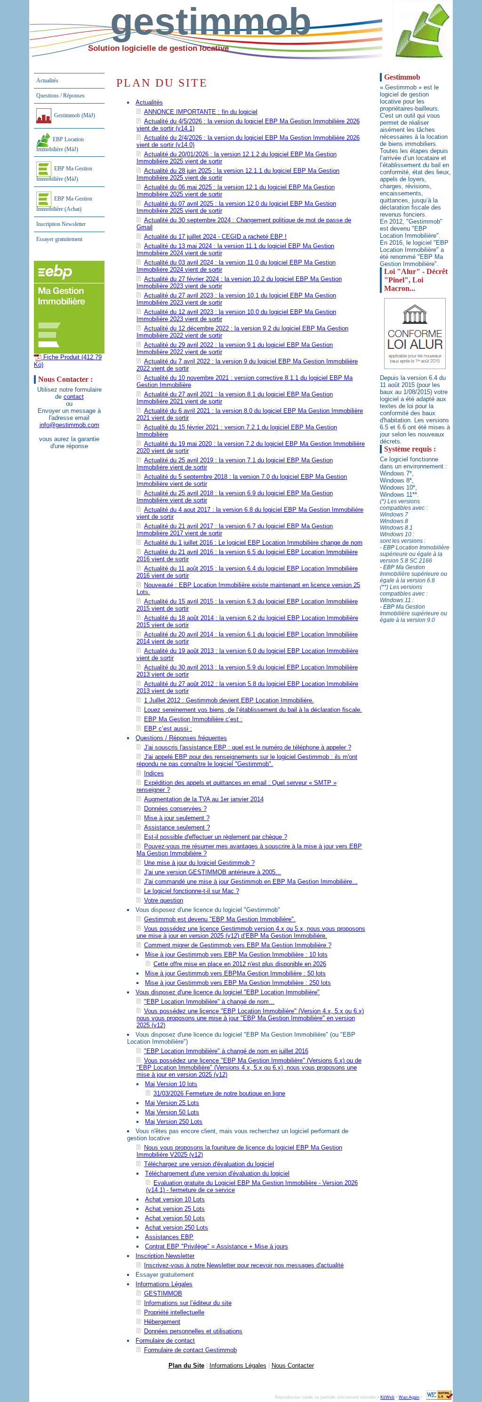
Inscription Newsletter (61, 224)
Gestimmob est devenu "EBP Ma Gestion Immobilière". (220, 919)
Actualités (47, 80)
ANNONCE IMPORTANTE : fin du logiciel (200, 111)
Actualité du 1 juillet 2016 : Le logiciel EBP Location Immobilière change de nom (253, 542)
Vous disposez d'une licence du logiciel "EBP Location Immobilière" (228, 992)
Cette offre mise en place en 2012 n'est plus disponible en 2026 (239, 963)
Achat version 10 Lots (175, 1199)
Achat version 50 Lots (175, 1218)
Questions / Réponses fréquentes (181, 737)
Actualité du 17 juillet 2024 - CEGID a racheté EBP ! (215, 236)
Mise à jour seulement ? (176, 818)
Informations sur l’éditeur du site (188, 1302)
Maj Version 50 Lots (172, 1112)
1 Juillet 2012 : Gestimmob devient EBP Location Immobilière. (229, 700)
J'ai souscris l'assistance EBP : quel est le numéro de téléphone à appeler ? (247, 747)
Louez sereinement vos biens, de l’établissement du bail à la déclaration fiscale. (253, 709)
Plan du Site (186, 1365)
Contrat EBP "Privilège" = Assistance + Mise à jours (216, 1246)
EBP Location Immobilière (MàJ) (60, 144)
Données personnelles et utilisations (193, 1331)
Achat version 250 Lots (176, 1227)
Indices (154, 773)
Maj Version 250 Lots (173, 1121)
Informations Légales (164, 1284)
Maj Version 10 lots (171, 1084)
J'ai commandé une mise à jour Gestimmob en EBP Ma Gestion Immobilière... (251, 881)
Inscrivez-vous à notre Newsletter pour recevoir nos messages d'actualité (244, 1265)
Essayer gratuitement (59, 239)
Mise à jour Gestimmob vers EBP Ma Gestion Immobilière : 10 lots (236, 954)
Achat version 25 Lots (175, 1208)
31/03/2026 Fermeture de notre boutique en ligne (219, 1093)
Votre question (163, 900)
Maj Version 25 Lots (172, 1102)
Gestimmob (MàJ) (74, 115)
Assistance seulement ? (177, 827)
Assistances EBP (169, 1237)
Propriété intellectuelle (174, 1312)
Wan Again (409, 1397)
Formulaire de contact (165, 1340)
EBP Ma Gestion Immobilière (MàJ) (64, 173)
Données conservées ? (175, 808)
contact (74, 396)
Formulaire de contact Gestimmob (190, 1350)
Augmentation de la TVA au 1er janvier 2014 (204, 799)
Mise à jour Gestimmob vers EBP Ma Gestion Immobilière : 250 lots (238, 982)
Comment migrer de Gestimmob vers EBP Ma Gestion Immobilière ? (237, 945)
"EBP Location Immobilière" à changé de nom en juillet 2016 (226, 1051)
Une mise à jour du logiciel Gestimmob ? (199, 862)
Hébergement (162, 1321)
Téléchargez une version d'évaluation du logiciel (209, 1164)
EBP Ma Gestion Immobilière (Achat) (64, 203)
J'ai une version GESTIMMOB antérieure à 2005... (212, 872)
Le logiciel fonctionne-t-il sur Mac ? (191, 890)
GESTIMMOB (163, 1293)
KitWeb (387, 1397)
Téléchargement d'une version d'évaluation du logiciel (217, 1173)
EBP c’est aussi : (168, 728)
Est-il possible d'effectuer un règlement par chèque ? (215, 836)
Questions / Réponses (60, 95)
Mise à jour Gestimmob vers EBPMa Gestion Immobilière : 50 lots (235, 973)
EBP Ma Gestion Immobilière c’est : (193, 719)
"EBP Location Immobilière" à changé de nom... (209, 1001)
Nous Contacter (293, 1365)
